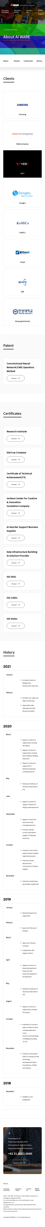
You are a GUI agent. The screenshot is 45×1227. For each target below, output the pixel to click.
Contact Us (29, 11)
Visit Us (5, 1183)
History (39, 61)
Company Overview (5, 11)
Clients (5, 61)
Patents (17, 61)
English (41, 14)
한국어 (40, 10)
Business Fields (17, 11)
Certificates (28, 61)
